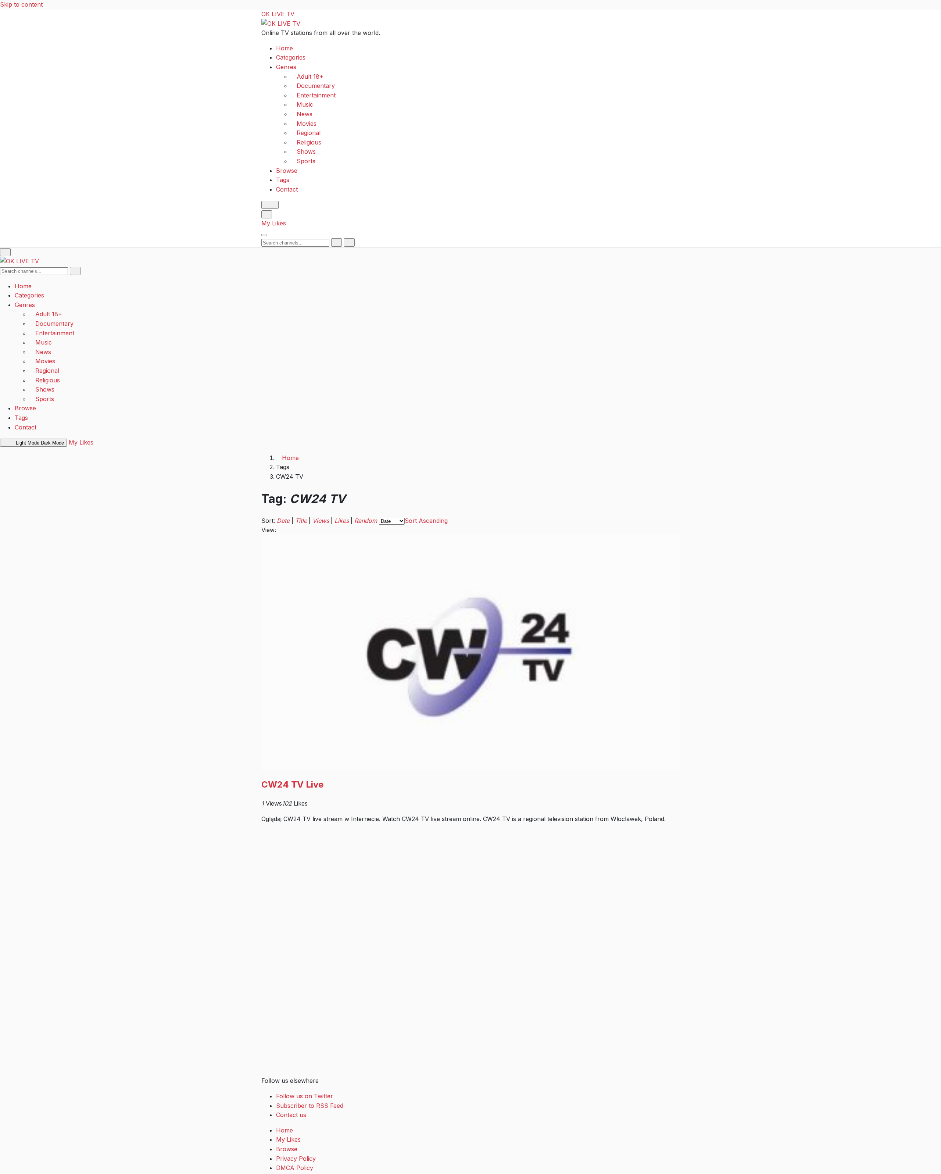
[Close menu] (5, 252)
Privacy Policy (296, 1158)
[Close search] (349, 242)
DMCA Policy (294, 1167)
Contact (287, 189)
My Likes (273, 223)
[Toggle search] (266, 214)
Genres (286, 67)
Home (284, 47)
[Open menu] (264, 235)
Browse (286, 170)
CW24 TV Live (292, 784)
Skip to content (21, 4)
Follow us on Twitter (304, 1096)
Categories (290, 57)
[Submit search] (336, 242)
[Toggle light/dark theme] (270, 205)
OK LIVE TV (277, 14)
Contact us (291, 1114)
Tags (282, 179)
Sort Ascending (426, 520)
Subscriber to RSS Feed (309, 1105)
